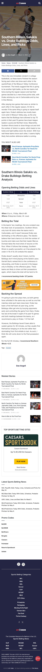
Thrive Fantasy (21, 616)
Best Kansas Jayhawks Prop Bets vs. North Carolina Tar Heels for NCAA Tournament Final (25, 148)
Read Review (21, 467)
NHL (21, 584)
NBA (21, 581)
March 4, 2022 (23, 55)
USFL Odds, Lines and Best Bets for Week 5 (16, 499)
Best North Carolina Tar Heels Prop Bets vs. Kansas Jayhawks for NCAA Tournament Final (26, 159)
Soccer (21, 587)
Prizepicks (21, 602)
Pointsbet (5, 543)
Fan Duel (21, 613)
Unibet (4, 551)
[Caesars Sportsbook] (21, 441)
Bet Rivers (5, 532)
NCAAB (14, 63)
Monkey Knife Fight (21, 608)
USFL (34, 648)
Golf (21, 589)
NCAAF (21, 592)
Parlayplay (21, 605)
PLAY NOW (21, 461)
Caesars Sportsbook (21, 448)
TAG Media (35, 668)
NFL (21, 578)
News (9, 63)
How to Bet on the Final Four (11, 416)
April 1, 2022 (16, 419)
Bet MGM (5, 528)
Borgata (4, 536)
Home (3, 63)
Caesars (4, 540)
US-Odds (11, 668)
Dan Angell (11, 55)
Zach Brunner (7, 419)
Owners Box (21, 610)
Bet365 (4, 524)
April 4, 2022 (16, 153)
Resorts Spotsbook (8, 547)
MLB (21, 595)
